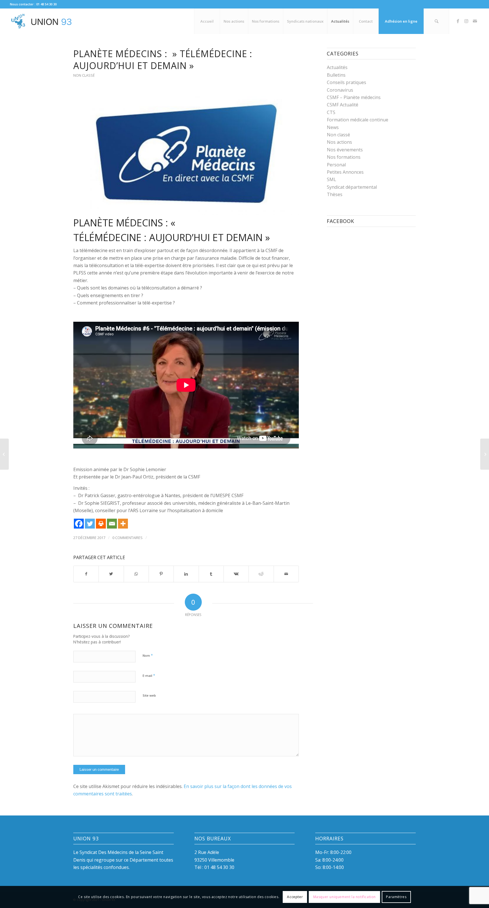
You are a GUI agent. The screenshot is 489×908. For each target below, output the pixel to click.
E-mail (149, 675)
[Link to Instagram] (466, 21)
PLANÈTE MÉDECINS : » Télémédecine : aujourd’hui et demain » (162, 60)
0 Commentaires (127, 537)
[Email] (112, 524)
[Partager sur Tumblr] (211, 574)
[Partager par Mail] (286, 574)
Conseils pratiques (346, 82)
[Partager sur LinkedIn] (186, 574)
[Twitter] (90, 524)
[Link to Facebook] (458, 21)
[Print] (101, 524)
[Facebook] (79, 524)
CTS (331, 112)
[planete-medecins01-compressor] (186, 153)
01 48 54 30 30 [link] (219, 867)
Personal (336, 165)
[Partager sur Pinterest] (161, 574)
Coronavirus (340, 90)
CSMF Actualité (342, 105)
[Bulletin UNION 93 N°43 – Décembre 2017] (4, 454)
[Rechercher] (436, 21)
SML (331, 179)
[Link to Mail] (475, 21)
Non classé (84, 75)
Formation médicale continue (357, 120)
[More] (123, 524)
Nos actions (339, 142)
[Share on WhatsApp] (136, 574)
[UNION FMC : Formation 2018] (484, 454)
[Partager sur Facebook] (86, 574)
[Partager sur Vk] (236, 574)
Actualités (337, 67)
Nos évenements (345, 150)
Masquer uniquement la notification (344, 896)
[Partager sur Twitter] (111, 574)
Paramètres (396, 896)
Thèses (334, 194)
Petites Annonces (345, 172)
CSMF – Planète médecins (354, 97)
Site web (149, 695)
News (333, 127)
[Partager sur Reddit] (261, 574)
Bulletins (336, 75)
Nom (148, 655)
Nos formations (344, 157)
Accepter (295, 896)
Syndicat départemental (352, 187)
